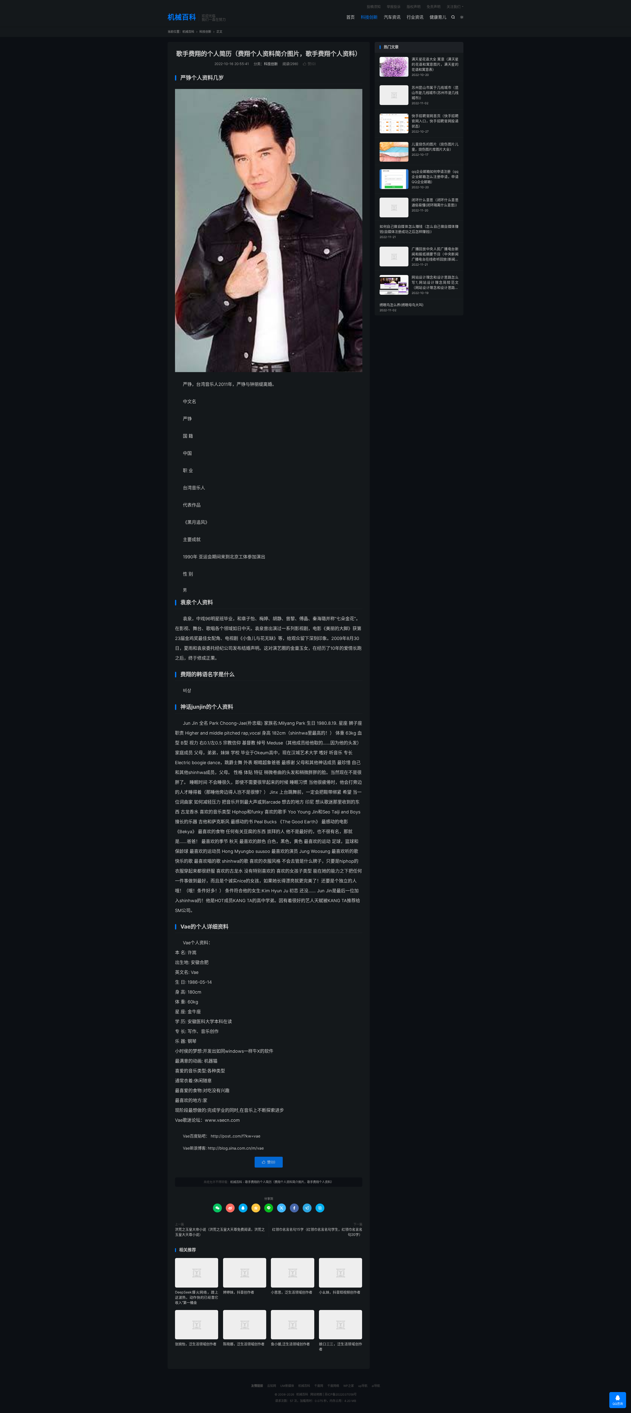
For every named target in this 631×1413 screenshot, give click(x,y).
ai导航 (376, 1386)
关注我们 (453, 6)
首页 (350, 17)
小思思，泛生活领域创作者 (291, 1292)
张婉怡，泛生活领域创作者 (195, 1344)
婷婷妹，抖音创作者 (238, 1292)
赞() (309, 64)
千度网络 (333, 1386)
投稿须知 (374, 6)
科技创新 (369, 17)
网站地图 (316, 1394)
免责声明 (433, 6)
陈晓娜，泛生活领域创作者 (243, 1344)
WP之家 (348, 1386)
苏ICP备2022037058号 (341, 1394)
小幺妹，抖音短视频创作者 (339, 1292)
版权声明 (414, 6)
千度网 (318, 1386)
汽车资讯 (392, 17)
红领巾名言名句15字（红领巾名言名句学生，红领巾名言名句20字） (317, 1232)
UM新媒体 (287, 1386)
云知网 (271, 1386)
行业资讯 (415, 17)
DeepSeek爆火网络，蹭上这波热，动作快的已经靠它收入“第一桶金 (196, 1297)
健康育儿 (438, 17)
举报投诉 (394, 6)
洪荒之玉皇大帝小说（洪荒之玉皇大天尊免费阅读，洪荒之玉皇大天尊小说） (220, 1232)
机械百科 (182, 17)
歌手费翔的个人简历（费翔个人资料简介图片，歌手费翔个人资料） (268, 53)
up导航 (363, 1386)
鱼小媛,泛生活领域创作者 (290, 1344)
